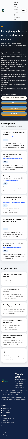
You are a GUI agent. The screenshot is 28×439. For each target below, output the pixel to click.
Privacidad (5, 431)
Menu (24, 10)
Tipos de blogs (6, 412)
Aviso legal (5, 429)
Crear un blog (6, 410)
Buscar (14, 102)
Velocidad (5, 420)
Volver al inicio (14, 108)
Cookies (5, 433)
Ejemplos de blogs (7, 408)
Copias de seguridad (8, 422)
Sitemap (5, 435)
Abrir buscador (14, 113)
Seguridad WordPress (8, 418)
